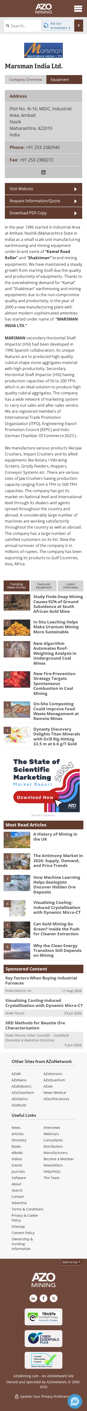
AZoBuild (19, 1105)
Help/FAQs (52, 1171)
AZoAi (48, 1086)
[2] (17, 627)
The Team (51, 1177)
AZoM (16, 1073)
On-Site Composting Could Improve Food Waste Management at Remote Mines (56, 711)
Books (16, 1146)
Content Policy (23, 1232)
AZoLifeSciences (56, 1099)
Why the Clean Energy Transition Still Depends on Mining (57, 950)
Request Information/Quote (35, 200)
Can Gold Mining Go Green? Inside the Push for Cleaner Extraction (56, 928)
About (16, 1184)
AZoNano (19, 1080)
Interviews (52, 1127)
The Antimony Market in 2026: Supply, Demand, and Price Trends (58, 860)
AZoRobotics (21, 1086)
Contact (18, 1196)
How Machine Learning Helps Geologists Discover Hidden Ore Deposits (56, 884)
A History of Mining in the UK (55, 836)
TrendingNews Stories (16, 585)
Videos (17, 1159)
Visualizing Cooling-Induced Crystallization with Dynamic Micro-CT (57, 907)
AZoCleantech (23, 1092)
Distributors (53, 1146)
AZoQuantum (54, 1080)
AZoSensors (53, 1073)
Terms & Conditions (28, 1209)
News (16, 1127)
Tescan (19, 1013)
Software (19, 1177)
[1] (17, 602)
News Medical (55, 1092)
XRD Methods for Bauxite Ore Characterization (35, 1025)
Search (17, 1190)
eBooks (17, 1152)
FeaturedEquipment (44, 585)
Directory (19, 1140)
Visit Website (21, 188)
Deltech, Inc (22, 990)
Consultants (53, 1140)
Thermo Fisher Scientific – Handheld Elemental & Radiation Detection (37, 1037)
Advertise (19, 1203)
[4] (17, 679)
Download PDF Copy (28, 212)
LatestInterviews (70, 585)
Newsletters (53, 1165)
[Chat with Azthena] (75, 1401)
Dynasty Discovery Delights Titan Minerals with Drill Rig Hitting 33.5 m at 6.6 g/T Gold (56, 736)
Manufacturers (56, 1152)
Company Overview (25, 79)
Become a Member (59, 1159)
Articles (18, 1134)
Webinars (51, 1134)
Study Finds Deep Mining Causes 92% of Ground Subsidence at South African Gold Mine (58, 604)
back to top (70, 1262)
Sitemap (18, 1226)
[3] (17, 649)
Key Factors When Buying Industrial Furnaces (41, 980)
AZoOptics (20, 1099)
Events (17, 1165)
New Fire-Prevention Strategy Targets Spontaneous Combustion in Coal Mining (54, 683)
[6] (17, 734)
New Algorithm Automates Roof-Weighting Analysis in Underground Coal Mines (54, 653)
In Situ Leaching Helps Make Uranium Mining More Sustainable (56, 627)
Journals (18, 1171)
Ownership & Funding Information (22, 1244)
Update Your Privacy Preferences (46, 1396)
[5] (17, 709)
